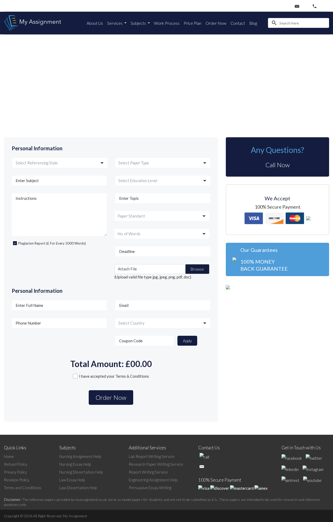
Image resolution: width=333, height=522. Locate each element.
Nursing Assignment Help (80, 456)
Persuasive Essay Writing (150, 487)
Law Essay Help (72, 479)
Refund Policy (15, 464)
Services (115, 23)
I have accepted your (114, 376)
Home (9, 456)
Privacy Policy (15, 472)
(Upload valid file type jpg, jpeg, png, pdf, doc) (152, 277)
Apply (187, 340)
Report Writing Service (148, 472)
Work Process (167, 23)
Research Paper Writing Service (156, 464)
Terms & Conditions (132, 376)
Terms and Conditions (22, 487)
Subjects (139, 23)
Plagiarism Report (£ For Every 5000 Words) (52, 243)
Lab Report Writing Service (152, 456)
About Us (95, 23)
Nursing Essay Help (75, 464)
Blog (253, 23)
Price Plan (192, 23)
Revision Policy (16, 479)
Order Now (216, 23)
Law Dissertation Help (78, 487)
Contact (237, 23)
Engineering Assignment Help (153, 479)
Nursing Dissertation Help (81, 472)
